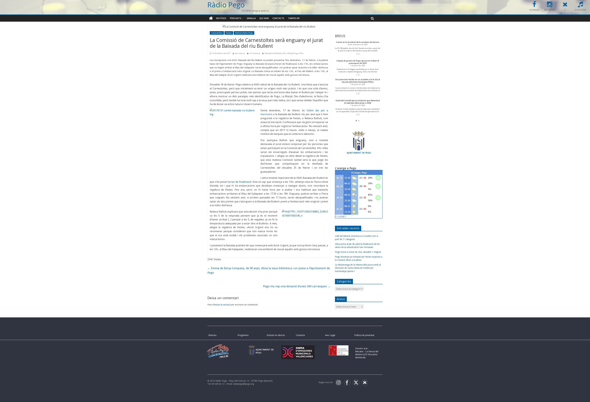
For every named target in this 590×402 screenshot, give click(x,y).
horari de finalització (239, 181)
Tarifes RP (294, 18)
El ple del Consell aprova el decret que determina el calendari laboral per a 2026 (358, 101)
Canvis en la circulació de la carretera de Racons (357, 42)
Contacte (278, 18)
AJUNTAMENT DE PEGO (359, 152)
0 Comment (254, 53)
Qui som (264, 18)
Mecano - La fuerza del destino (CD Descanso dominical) (366, 354)
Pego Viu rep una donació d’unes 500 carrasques (296, 286)
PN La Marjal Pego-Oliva (293, 53)
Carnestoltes (216, 33)
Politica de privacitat (364, 335)
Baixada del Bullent (273, 53)
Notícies (221, 18)
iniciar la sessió (222, 304)
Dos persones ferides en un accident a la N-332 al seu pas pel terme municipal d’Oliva (357, 80)
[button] (356, 120)
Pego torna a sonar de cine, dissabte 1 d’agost (358, 251)
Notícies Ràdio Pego (244, 33)
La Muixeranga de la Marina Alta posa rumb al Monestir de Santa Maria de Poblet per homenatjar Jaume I (358, 268)
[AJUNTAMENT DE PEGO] (252, 348)
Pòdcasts (235, 18)
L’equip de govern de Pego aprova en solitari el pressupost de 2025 (357, 62)
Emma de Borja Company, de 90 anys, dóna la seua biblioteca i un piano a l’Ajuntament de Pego (268, 270)
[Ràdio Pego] (210, 18)
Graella (251, 18)
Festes (229, 33)
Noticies (212, 335)
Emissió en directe (276, 335)
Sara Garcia (240, 53)
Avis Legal (330, 335)
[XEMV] (298, 348)
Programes (243, 335)
